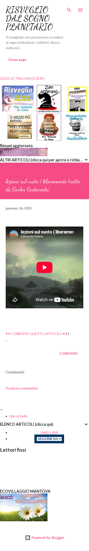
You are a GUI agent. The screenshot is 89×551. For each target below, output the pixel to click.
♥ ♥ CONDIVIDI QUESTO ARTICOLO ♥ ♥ (36, 334)
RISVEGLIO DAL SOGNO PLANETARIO (29, 18)
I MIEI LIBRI (49, 432)
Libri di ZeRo (18, 416)
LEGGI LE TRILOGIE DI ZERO (22, 78)
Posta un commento (22, 388)
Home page (17, 60)
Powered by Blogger (47, 537)
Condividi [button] (68, 353)
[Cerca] (69, 8)
